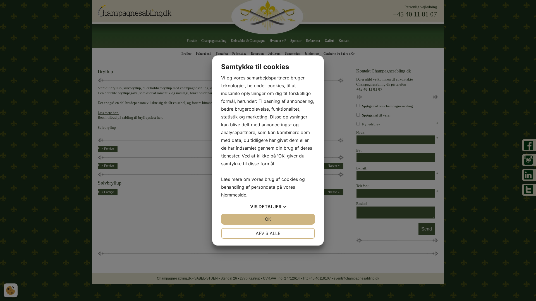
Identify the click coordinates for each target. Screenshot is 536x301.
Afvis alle (268, 233)
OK (268, 219)
